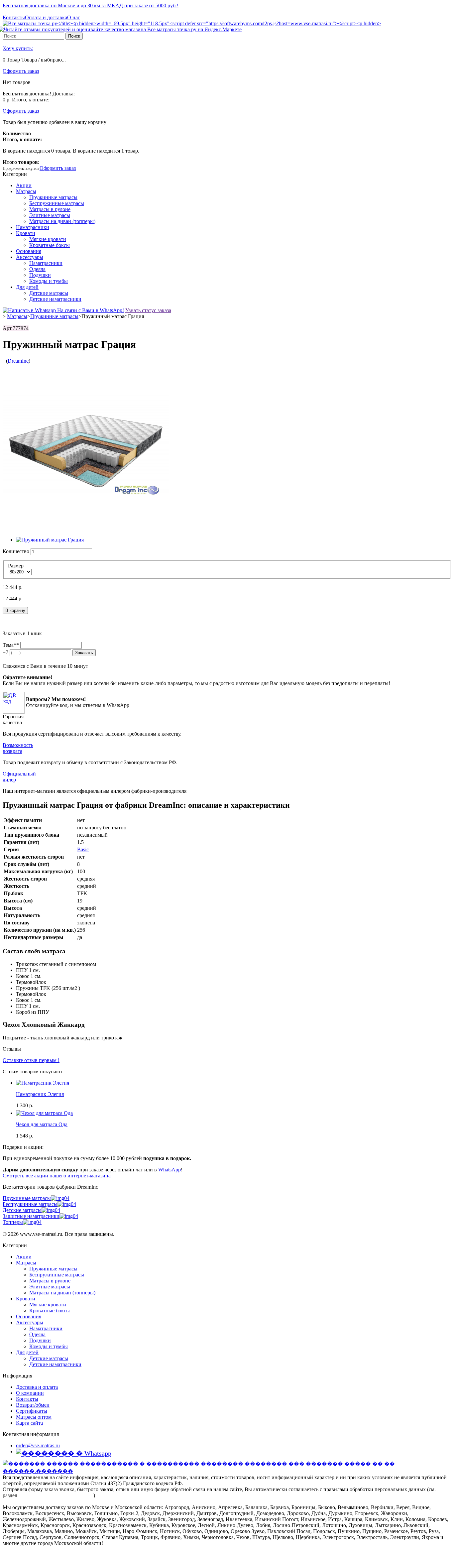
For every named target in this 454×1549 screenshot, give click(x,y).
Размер (16, 565)
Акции (24, 185)
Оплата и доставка (46, 17)
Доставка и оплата (37, 1387)
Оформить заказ (21, 71)
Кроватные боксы (49, 245)
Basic (83, 849)
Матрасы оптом (34, 1417)
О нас (73, 17)
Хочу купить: (18, 48)
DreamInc (18, 361)
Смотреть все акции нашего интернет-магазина (57, 1175)
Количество (16, 551)
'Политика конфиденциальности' (56, 1495)
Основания (28, 251)
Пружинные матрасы (53, 197)
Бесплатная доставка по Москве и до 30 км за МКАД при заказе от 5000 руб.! (90, 5)
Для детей (27, 287)
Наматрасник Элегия (40, 1094)
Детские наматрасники (55, 299)
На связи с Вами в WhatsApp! (90, 310)
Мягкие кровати (47, 239)
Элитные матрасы (49, 215)
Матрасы (26, 191)
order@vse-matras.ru (38, 1445)
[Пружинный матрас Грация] (50, 539)
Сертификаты (31, 1411)
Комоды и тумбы (48, 281)
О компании (30, 1393)
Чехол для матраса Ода (41, 1124)
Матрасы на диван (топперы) (62, 221)
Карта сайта (29, 1423)
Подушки (40, 275)
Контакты (14, 17)
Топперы (13, 1222)
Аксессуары (29, 257)
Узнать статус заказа (148, 310)
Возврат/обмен (33, 1405)
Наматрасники (32, 227)
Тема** (11, 645)
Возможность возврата (18, 748)
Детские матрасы (48, 293)
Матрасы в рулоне (49, 209)
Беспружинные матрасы (56, 203)
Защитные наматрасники (31, 1216)
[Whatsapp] (63, 1453)
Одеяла (37, 269)
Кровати (25, 233)
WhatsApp (169, 1169)
